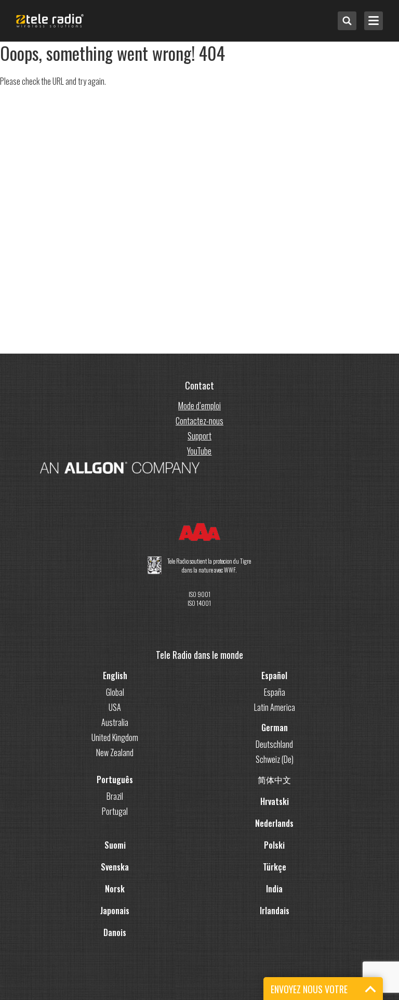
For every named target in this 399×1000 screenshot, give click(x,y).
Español (274, 675)
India (274, 888)
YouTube (199, 451)
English (115, 675)
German (274, 727)
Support (199, 436)
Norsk (115, 888)
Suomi (115, 845)
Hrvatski (274, 801)
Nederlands (274, 823)
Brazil (115, 796)
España (274, 692)
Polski (274, 845)
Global (115, 692)
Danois (114, 932)
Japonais (114, 910)
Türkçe (274, 867)
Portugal (115, 811)
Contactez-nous (199, 420)
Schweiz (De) (275, 759)
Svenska (115, 867)
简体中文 (274, 779)
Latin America (274, 707)
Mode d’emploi (199, 405)
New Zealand (115, 752)
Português (115, 779)
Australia (114, 722)
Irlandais (274, 910)
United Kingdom (114, 737)
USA (115, 707)
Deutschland (274, 744)
